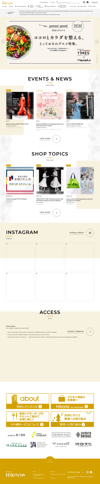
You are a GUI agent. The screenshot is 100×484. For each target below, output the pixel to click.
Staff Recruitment (38, 478)
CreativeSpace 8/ (32, 6)
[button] (3, 41)
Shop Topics (93, 6)
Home (5, 6)
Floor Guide (73, 6)
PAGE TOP (50, 462)
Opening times (44, 2)
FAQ (34, 471)
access (53, 2)
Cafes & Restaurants (21, 6)
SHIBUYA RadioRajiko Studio (63, 6)
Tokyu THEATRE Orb (51, 6)
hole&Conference (40, 6)
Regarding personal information (39, 474)
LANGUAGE (95, 2)
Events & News (83, 6)
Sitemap (53, 478)
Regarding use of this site (58, 474)
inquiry (53, 471)
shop (12, 6)
